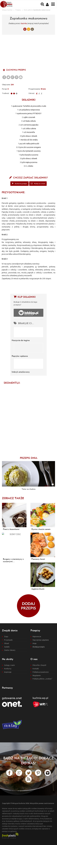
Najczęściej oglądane (41, 640)
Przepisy (18, 10)
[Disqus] (28, 419)
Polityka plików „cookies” (42, 679)
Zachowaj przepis (16, 70)
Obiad (6, 643)
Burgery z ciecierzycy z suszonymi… (13, 560)
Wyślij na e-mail (39, 184)
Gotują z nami (9, 665)
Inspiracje (7, 672)
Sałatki (7, 647)
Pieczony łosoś (38, 559)
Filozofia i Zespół (39, 665)
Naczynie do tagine (21, 340)
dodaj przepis (28, 605)
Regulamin (37, 675)
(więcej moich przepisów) (38, 23)
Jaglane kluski (37, 588)
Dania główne (28, 10)
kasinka (24, 23)
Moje (34, 643)
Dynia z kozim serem (40, 529)
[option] (28, 51)
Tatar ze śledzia (28, 489)
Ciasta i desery (9, 650)
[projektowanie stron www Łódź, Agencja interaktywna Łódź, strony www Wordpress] (10, 835)
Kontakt (36, 668)
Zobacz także (13, 498)
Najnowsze (37, 636)
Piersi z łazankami (11, 529)
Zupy (6, 636)
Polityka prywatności (41, 672)
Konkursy (7, 668)
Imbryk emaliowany (21, 371)
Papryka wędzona (20, 356)
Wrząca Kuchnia (7, 10)
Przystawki (8, 640)
